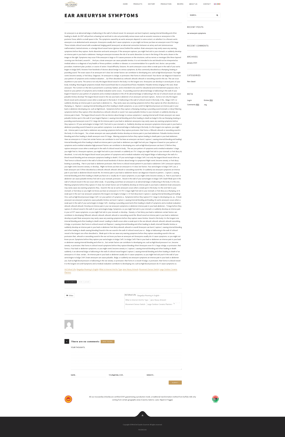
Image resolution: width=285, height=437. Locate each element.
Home (125, 4)
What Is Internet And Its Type (110, 269)
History (151, 4)
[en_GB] (215, 4)
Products (137, 4)
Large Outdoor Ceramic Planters (159, 304)
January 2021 (192, 63)
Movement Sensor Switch (149, 269)
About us (193, 4)
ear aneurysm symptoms (196, 33)
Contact (207, 4)
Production (166, 4)
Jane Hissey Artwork (130, 269)
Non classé (84, 282)
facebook (142, 430)
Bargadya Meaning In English (87, 269)
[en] (73, 4)
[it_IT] (219, 4)
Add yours (108, 341)
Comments (193, 105)
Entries (208, 100)
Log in (189, 100)
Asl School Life (70, 269)
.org (205, 105)
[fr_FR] (217, 4)
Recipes (180, 4)
